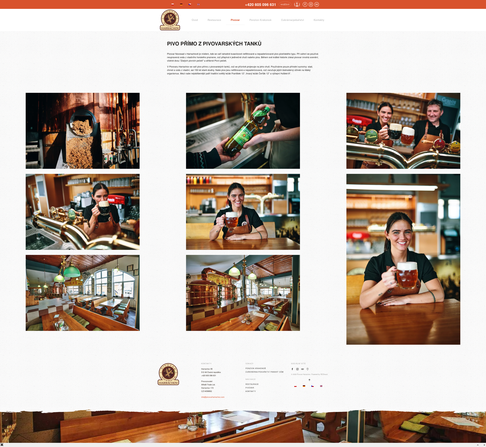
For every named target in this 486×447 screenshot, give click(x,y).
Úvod (195, 20)
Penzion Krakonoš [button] (260, 20)
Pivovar (235, 20)
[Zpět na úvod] (170, 20)
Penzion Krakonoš (256, 368)
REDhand (323, 374)
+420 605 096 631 (208, 375)
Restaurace (214, 20)
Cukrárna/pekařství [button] (292, 20)
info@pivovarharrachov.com (213, 397)
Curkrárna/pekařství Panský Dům (265, 372)
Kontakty (319, 20)
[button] (83, 131)
